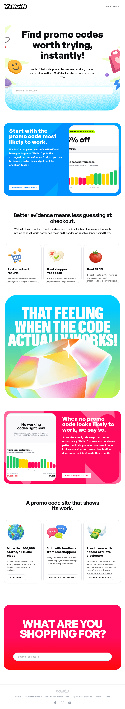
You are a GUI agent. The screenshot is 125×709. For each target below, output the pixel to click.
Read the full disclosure (100, 577)
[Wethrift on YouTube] (69, 702)
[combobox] (62, 90)
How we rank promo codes (24, 187)
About (18, 697)
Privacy (98, 697)
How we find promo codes (57, 697)
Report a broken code (82, 697)
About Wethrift (113, 6)
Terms (107, 697)
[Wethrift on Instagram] (62, 702)
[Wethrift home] (15, 6)
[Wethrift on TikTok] (55, 702)
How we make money (33, 697)
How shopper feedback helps (62, 577)
